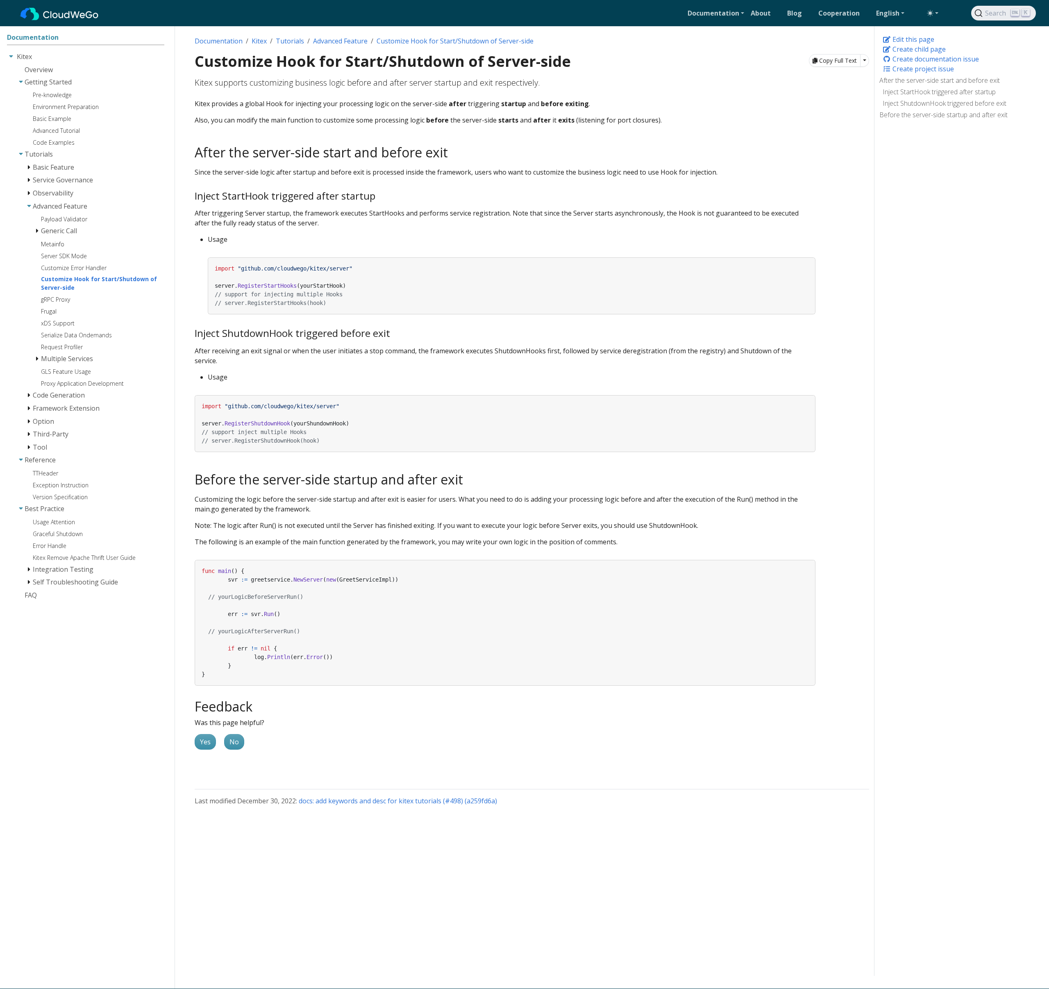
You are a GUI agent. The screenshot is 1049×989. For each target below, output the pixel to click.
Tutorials (290, 40)
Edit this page (912, 39)
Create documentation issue (935, 59)
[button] (715, 13)
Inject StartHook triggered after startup (939, 91)
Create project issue (922, 68)
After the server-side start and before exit (939, 80)
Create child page (918, 49)
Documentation (219, 40)
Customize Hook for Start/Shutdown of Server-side (455, 40)
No (234, 741)
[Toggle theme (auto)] (933, 13)
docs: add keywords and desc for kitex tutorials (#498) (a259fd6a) (398, 800)
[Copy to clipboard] (809, 263)
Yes (205, 741)
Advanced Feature (340, 40)
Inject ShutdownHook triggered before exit (944, 103)
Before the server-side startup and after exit (943, 114)
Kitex (259, 40)
